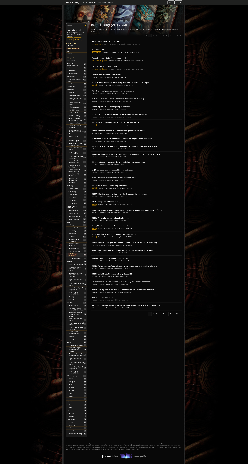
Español (77, 379)
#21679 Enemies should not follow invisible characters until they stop (118, 99)
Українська (77, 402)
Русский (77, 387)
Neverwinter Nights (77, 95)
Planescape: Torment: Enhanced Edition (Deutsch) (77, 274)
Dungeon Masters (77, 123)
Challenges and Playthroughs (77, 179)
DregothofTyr (119, 292)
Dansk (77, 393)
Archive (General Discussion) (77, 240)
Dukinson (118, 93)
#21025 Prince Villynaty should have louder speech (111, 218)
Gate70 (123, 85)
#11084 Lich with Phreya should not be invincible (110, 258)
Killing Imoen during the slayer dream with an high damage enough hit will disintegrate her (126, 305)
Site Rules (77, 87)
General (77, 422)
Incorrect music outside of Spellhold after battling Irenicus (114, 178)
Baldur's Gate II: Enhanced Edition (77, 162)
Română (77, 413)
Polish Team (77, 425)
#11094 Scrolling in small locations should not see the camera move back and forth (123, 290)
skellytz (117, 133)
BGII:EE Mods (77, 200)
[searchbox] (76, 25)
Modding (77, 297)
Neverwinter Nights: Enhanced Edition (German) (77, 268)
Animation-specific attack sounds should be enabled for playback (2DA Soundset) (122, 138)
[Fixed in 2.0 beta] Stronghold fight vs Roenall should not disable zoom (118, 162)
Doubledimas (120, 245)
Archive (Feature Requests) (77, 244)
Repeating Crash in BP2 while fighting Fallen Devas (111, 107)
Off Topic (77, 299)
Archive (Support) (77, 248)
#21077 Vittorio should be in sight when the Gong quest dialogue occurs (119, 194)
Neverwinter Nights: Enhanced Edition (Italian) (77, 309)
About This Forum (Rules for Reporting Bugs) (109, 58)
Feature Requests (77, 219)
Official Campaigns (77, 107)
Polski (77, 384)
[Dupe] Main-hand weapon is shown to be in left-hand (112, 226)
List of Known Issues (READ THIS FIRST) (106, 66)
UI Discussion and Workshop (77, 166)
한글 (77, 405)
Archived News (77, 73)
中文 (77, 410)
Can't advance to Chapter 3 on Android (106, 75)
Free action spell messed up (102, 297)
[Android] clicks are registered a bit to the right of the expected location (119, 114)
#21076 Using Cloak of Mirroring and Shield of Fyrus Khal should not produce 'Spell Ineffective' (127, 210)
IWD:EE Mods (77, 203)
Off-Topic (77, 225)
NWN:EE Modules (77, 110)
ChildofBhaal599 (119, 101)
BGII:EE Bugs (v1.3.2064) (77, 255)
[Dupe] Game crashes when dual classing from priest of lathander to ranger (120, 83)
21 (177, 35)
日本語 (77, 408)
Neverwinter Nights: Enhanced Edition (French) (77, 349)
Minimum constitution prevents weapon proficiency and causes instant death (121, 282)
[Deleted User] (119, 268)
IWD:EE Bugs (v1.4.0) (77, 258)
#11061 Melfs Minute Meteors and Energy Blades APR (112, 274)
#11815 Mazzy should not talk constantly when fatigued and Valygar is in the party (123, 250)
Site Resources (77, 84)
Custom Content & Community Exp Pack (77, 119)
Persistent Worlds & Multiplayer (77, 126)
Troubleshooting (77, 210)
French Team (77, 431)
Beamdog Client (77, 213)
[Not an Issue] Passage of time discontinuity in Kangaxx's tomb (115, 122)
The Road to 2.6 (77, 71)
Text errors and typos (77, 216)
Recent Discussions (73, 48)
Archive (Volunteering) (77, 434)
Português (77, 382)
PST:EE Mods (77, 194)
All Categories (71, 60)
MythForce (77, 92)
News (77, 68)
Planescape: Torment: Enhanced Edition (77, 144)
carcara (117, 77)
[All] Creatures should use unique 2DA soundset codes (112, 170)
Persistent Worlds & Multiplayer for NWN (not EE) (77, 131)
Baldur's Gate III (77, 228)
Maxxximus (118, 308)
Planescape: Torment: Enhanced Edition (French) (77, 355)
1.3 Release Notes (98, 50)
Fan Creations (77, 234)
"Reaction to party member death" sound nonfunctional (113, 91)
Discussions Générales (77, 345)
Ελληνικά (77, 416)
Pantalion (128, 44)
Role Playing (77, 231)
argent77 (117, 284)
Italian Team (77, 428)
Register (178, 2)
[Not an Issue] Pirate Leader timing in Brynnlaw (109, 186)
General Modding (77, 189)
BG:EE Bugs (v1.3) (77, 251)
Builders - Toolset (77, 113)
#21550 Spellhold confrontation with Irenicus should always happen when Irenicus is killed (126, 154)
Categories (92, 2)
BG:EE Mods (77, 197)
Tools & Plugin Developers (77, 137)
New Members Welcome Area (77, 80)
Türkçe (77, 399)
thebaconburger (119, 117)
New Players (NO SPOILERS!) (77, 175)
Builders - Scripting (77, 116)
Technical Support (77, 141)
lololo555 (118, 300)
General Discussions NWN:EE (77, 103)
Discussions (102, 2)
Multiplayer (77, 183)
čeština (77, 396)
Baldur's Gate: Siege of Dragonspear (77, 157)
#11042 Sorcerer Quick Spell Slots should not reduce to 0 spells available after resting (124, 242)
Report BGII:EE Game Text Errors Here (106, 41)
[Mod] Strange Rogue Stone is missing (106, 202)
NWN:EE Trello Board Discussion (77, 99)
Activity (85, 2)
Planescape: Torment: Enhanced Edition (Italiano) (77, 314)
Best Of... (111, 2)
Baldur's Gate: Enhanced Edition (77, 153)
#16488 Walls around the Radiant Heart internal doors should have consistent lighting (124, 266)
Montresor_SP (125, 125)
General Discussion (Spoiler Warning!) (77, 170)
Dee (127, 52)
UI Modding (77, 192)
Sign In (171, 2)
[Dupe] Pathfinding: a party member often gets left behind (114, 234)
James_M (117, 213)
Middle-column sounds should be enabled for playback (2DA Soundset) (118, 131)
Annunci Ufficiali (77, 305)
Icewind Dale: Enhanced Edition (77, 148)
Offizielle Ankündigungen (77, 264)
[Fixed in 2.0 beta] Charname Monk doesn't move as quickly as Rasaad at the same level (124, 146)
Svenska (77, 390)
